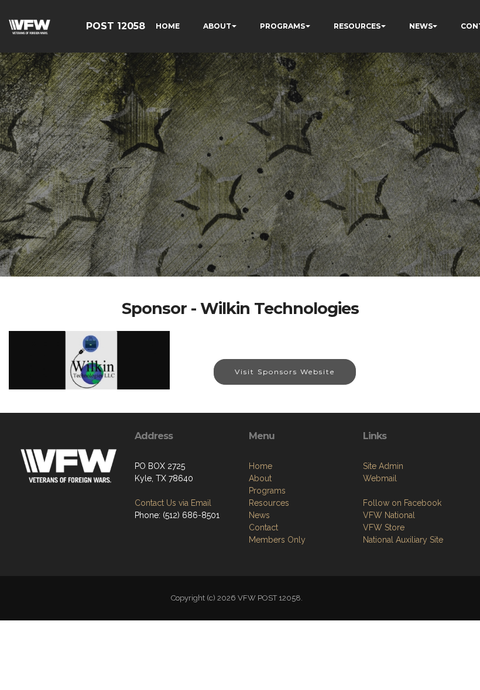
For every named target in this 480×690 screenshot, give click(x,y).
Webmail (380, 478)
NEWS (421, 26)
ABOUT (217, 26)
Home (260, 466)
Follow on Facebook (402, 503)
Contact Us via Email (173, 503)
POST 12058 (115, 26)
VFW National (389, 515)
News (259, 515)
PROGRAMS (282, 26)
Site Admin (383, 466)
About (260, 478)
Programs (267, 490)
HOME (168, 26)
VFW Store (383, 527)
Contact (263, 527)
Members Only (277, 539)
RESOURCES (357, 26)
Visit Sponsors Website (285, 371)
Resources (269, 503)
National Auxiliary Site (403, 539)
